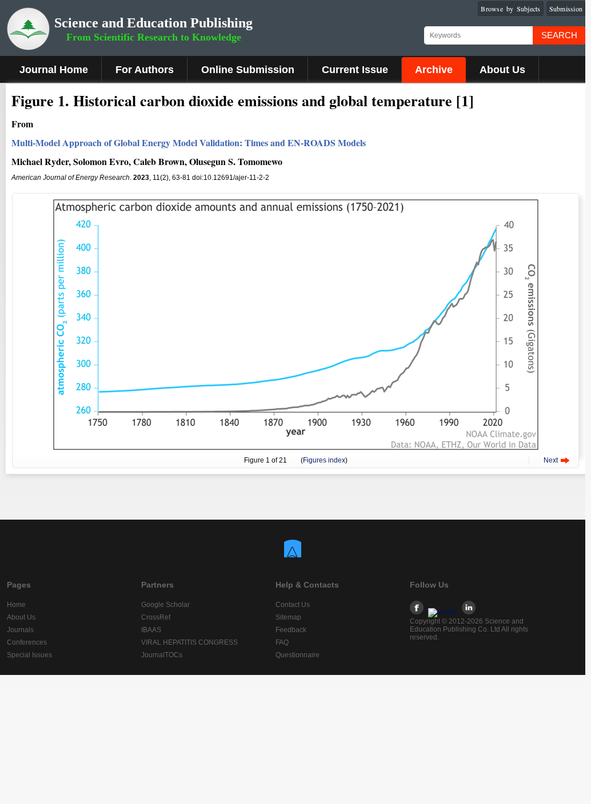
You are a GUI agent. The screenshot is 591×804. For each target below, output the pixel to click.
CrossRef (155, 617)
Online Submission (247, 69)
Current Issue (355, 69)
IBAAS (151, 630)
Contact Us (292, 605)
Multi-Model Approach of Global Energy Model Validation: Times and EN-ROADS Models (188, 142)
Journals (20, 630)
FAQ (282, 642)
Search (559, 35)
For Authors (144, 69)
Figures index (324, 460)
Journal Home (53, 69)
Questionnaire (297, 655)
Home (16, 605)
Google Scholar (165, 605)
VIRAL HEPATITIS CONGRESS (189, 642)
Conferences (27, 642)
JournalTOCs (161, 655)
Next (551, 460)
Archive (434, 69)
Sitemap (288, 617)
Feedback (290, 630)
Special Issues (29, 655)
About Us (502, 69)
